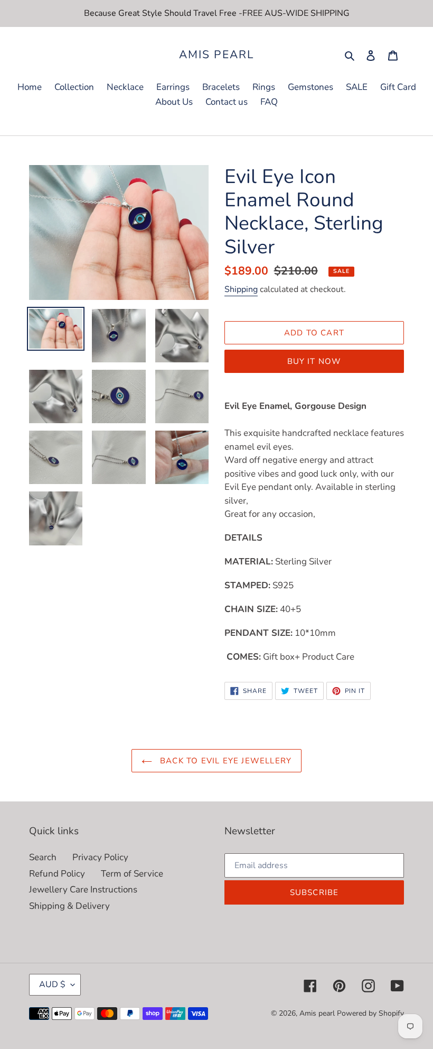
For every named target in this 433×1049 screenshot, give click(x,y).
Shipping (241, 289)
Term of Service (132, 874)
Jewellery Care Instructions (83, 889)
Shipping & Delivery (69, 906)
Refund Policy (57, 874)
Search (43, 857)
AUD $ (52, 984)
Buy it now (314, 361)
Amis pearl (216, 54)
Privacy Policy (100, 857)
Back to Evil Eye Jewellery (224, 760)
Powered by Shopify (370, 1013)
